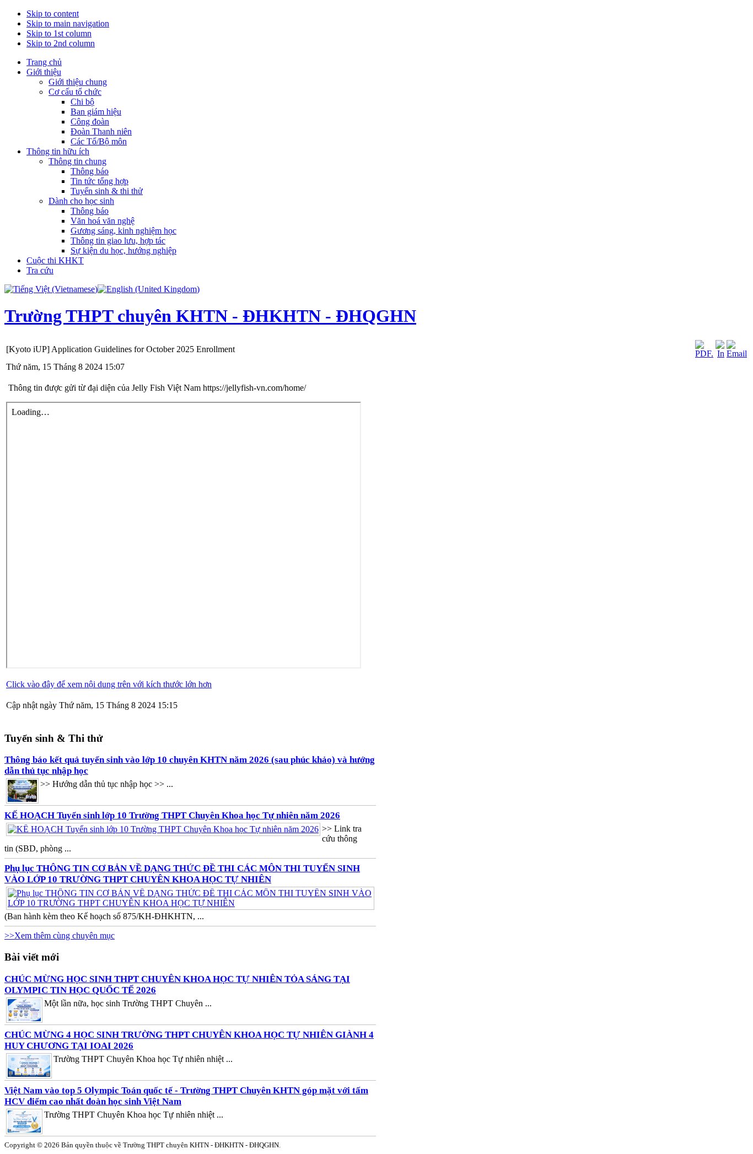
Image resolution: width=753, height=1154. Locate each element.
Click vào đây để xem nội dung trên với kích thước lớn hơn (109, 684)
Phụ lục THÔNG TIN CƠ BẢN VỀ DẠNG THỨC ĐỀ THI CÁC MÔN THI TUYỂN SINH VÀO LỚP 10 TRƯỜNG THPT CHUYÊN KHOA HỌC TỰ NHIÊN (182, 874)
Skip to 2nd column (60, 43)
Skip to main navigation (67, 23)
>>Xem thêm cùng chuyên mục (59, 935)
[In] (720, 353)
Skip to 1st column (59, 33)
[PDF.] (704, 353)
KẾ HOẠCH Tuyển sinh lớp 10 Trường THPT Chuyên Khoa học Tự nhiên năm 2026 (172, 815)
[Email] (737, 353)
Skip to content (52, 13)
